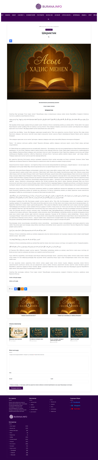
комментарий (34, 409)
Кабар (14, 15)
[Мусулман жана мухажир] (18, 332)
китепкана (53, 409)
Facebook (76, 402)
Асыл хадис (50, 26)
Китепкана (76, 15)
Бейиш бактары (14, 430)
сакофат (33, 407)
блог (52, 406)
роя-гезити (33, 411)
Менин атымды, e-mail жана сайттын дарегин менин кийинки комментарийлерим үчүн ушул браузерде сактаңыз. (41, 384)
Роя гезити (40, 15)
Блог (90, 15)
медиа (84, 15)
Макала (7, 15)
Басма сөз (49, 15)
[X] (19, 288)
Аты (10, 372)
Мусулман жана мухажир (15, 339)
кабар (32, 404)
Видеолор (12, 434)
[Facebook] (10, 40)
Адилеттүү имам (75, 339)
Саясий (13, 452)
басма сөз (53, 401)
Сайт (52, 378)
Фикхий (13, 454)
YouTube (77, 409)
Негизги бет (43, 26)
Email (10, 378)
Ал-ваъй (57, 15)
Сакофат (20, 15)
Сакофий (13, 450)
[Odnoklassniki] (22, 288)
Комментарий (30, 15)
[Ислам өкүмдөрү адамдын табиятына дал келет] (59, 332)
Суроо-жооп (66, 15)
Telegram (76, 405)
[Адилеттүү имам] (80, 332)
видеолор (53, 411)
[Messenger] (25, 288)
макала (53, 404)
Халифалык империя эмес (36, 339)
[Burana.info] (49, 6)
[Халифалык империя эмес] (39, 332)
